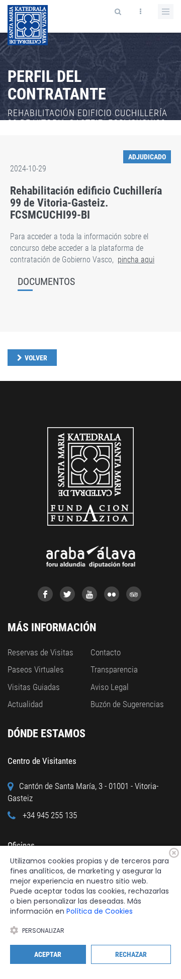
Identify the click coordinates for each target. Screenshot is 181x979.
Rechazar (131, 954)
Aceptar (47, 954)
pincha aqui (136, 259)
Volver (36, 358)
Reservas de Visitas (40, 652)
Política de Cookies (99, 911)
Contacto (105, 652)
